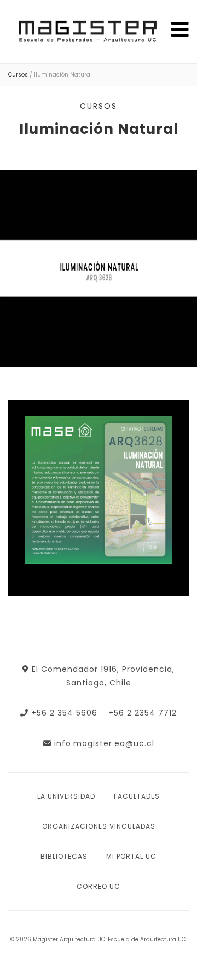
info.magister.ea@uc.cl (104, 743)
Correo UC (98, 886)
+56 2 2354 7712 (142, 712)
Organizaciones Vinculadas (98, 826)
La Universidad (66, 796)
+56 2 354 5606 (64, 712)
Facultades (137, 796)
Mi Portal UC (131, 856)
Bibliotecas (64, 856)
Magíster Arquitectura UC (86, 33)
